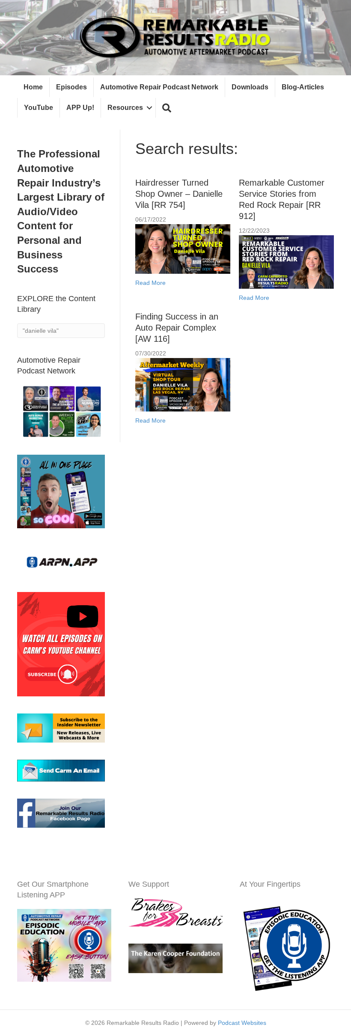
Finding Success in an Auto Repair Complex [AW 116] (176, 327)
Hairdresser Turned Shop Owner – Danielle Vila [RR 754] (179, 194)
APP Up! (80, 107)
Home (33, 87)
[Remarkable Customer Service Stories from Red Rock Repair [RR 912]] (286, 261)
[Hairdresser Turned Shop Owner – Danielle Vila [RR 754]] (182, 248)
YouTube (38, 107)
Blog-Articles (303, 87)
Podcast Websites (242, 1022)
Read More (150, 282)
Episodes (71, 87)
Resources (125, 107)
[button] (167, 108)
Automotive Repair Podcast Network (159, 87)
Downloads (250, 87)
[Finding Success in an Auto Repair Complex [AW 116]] (182, 384)
